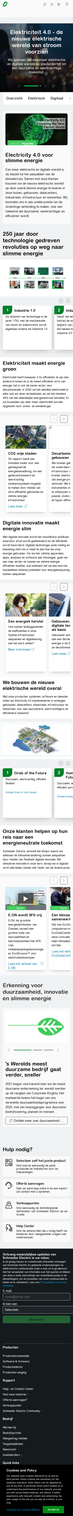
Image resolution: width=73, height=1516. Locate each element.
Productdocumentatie (16, 1356)
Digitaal (56, 98)
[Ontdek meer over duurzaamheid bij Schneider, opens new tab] (36, 1120)
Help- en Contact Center (18, 1389)
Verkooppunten (12, 1405)
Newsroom (9, 1449)
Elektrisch (36, 98)
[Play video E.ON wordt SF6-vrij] (25, 898)
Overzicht (14, 98)
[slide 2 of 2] (40, 85)
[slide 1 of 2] (31, 85)
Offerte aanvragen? (15, 1400)
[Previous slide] (19, 85)
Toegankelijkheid (13, 1444)
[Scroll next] (70, 98)
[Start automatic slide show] (53, 85)
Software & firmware (16, 1361)
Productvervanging (14, 1372)
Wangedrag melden (15, 1438)
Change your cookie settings (23, 1509)
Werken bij (9, 1427)
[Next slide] (45, 85)
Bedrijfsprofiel (12, 1433)
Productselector (13, 1367)
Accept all (53, 1509)
